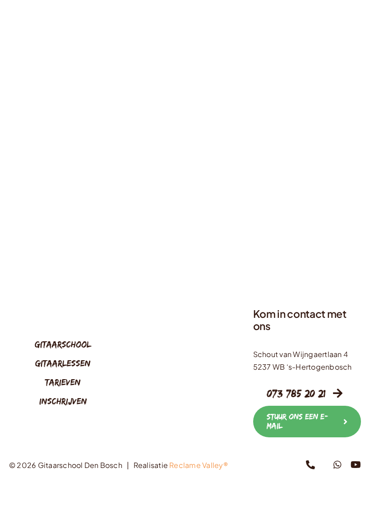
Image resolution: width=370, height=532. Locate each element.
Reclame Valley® (198, 465)
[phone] (310, 464)
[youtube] (356, 464)
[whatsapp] (337, 464)
